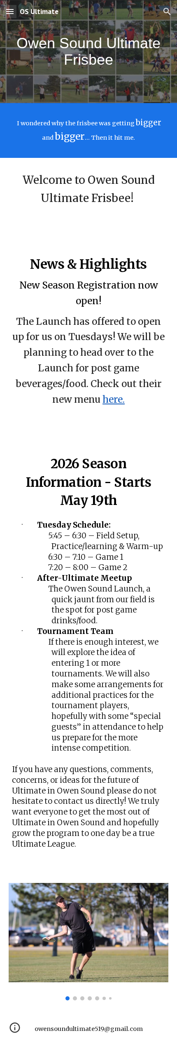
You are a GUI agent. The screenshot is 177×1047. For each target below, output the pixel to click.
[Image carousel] (89, 941)
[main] (89, 51)
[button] (10, 11)
